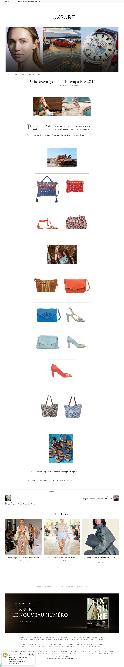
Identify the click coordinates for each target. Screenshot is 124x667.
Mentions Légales (50, 637)
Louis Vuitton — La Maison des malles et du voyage (40, 642)
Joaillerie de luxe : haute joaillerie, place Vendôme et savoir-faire (86, 649)
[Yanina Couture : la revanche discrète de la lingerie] (62, 537)
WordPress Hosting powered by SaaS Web (62, 658)
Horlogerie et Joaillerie (20, 6)
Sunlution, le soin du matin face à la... (29, 1)
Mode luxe (97, 651)
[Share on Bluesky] (74, 491)
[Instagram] (60, 23)
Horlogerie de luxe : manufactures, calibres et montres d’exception (38, 649)
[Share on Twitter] (65, 491)
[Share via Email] (76, 491)
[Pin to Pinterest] (67, 491)
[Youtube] (66, 23)
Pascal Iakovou (15, 68)
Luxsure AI (90, 6)
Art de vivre (48, 6)
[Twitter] (58, 23)
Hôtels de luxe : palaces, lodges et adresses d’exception (29, 651)
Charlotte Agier (51, 85)
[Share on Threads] (73, 491)
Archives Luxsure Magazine (71, 653)
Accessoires (32, 480)
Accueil (8, 74)
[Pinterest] (63, 23)
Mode (8, 6)
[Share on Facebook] (63, 491)
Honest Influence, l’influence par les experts (89, 637)
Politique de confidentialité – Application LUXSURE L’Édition (71, 651)
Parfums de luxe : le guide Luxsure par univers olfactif (86, 646)
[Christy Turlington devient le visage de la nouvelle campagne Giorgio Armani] (100, 537)
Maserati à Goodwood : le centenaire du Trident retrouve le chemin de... (61, 63)
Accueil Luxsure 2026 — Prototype (37, 653)
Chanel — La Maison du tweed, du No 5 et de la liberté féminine (42, 644)
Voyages (68, 6)
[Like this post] (61, 491)
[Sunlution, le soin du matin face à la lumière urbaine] (24, 49)
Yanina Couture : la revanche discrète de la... (62, 558)
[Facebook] (55, 23)
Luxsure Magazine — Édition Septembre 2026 (98, 653)
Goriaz (97, 6)
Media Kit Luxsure (25, 637)
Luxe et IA (81, 6)
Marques (55, 653)
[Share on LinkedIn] (69, 491)
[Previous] (14, 1)
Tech (74, 6)
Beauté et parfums (36, 6)
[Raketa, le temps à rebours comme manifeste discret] (99, 49)
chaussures (43, 480)
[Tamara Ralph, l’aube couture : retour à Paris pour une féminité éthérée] (23, 537)
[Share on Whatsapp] (71, 491)
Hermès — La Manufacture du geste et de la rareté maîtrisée (80, 642)
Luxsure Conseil (65, 637)
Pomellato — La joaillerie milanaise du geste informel (85, 644)
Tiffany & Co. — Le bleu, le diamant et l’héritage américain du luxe (41, 646)
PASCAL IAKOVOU (53, 68)
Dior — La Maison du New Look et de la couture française (84, 639)
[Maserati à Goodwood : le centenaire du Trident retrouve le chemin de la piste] (62, 49)
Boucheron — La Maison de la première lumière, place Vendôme (41, 639)
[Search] (118, 6)
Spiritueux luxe (109, 651)
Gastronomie (58, 6)
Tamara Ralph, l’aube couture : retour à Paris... (23, 558)
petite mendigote (62, 480)
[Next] (16, 1)
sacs (72, 480)
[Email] (68, 23)
